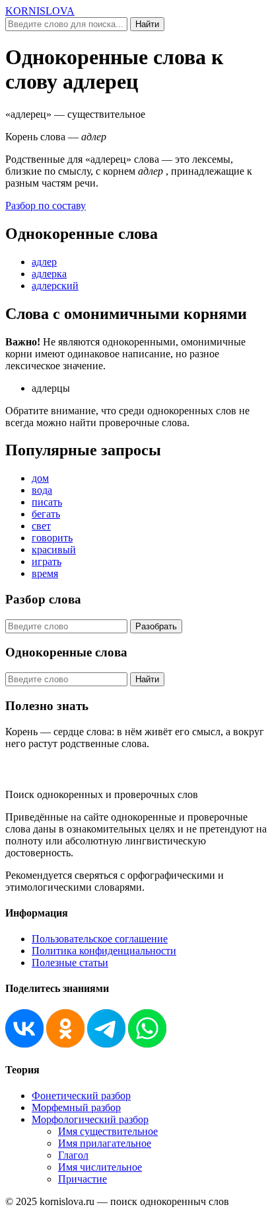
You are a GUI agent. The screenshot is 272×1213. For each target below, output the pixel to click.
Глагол (73, 1155)
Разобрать (156, 626)
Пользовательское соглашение (100, 938)
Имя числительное (100, 1167)
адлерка (49, 273)
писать (47, 502)
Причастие (82, 1179)
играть (46, 561)
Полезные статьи (70, 962)
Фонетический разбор (81, 1095)
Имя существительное (108, 1131)
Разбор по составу (45, 205)
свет (41, 525)
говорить (52, 537)
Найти (147, 24)
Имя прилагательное (104, 1143)
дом (40, 478)
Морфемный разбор (76, 1107)
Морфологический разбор (90, 1119)
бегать (46, 513)
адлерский (55, 285)
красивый (54, 549)
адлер (44, 261)
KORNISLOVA (40, 11)
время (45, 573)
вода (42, 490)
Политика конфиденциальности (104, 950)
